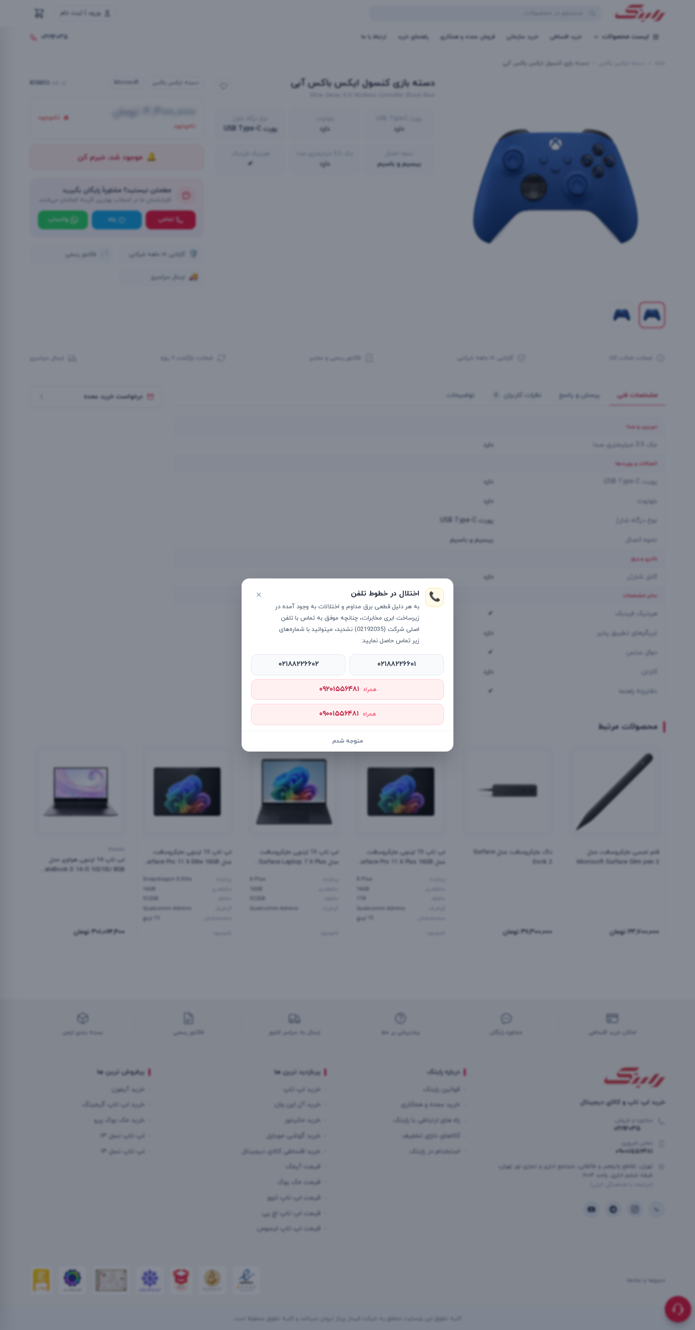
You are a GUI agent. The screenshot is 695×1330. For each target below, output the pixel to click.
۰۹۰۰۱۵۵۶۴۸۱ (347, 714)
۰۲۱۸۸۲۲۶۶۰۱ (396, 664)
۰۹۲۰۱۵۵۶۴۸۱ (347, 689)
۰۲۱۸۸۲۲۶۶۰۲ (298, 664)
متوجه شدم (347, 741)
